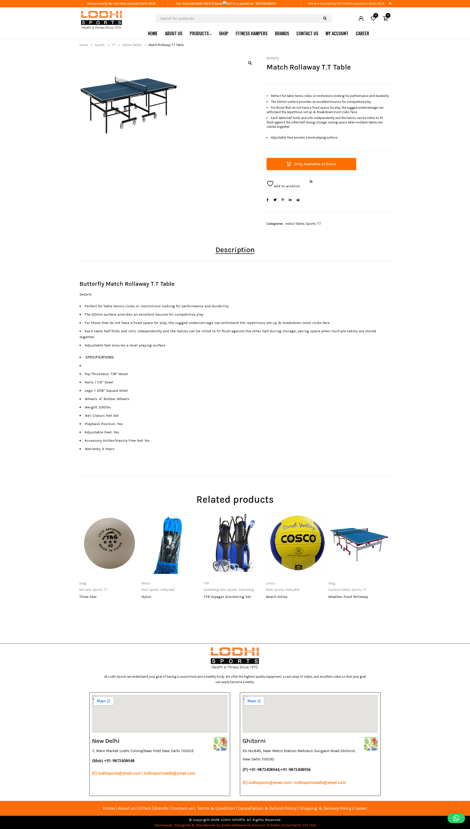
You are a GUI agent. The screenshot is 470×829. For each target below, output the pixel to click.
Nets (144, 590)
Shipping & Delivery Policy (325, 808)
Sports (100, 45)
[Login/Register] (361, 18)
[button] (250, 63)
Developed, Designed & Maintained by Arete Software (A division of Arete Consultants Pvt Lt (233, 825)
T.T (114, 45)
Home (84, 45)
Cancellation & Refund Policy (267, 808)
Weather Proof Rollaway (348, 596)
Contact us (182, 808)
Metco (146, 583)
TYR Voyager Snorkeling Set (227, 596)
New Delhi (105, 740)
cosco (270, 583)
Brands (161, 808)
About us (127, 808)
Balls (269, 590)
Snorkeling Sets (215, 590)
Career (360, 808)
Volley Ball (167, 590)
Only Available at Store (315, 164)
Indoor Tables (132, 45)
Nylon (146, 596)
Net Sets (85, 590)
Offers (145, 808)
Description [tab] (235, 249)
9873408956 (266, 3)
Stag (82, 583)
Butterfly (273, 58)
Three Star (88, 596)
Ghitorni (254, 740)
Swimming (246, 590)
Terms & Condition (216, 808)
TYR (206, 583)
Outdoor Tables (339, 590)
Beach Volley (276, 596)
